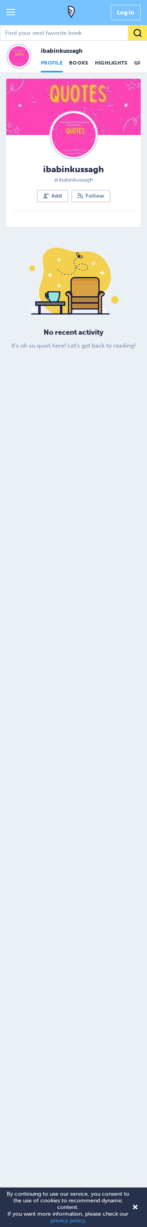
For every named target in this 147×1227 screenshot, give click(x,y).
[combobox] (73, 33)
